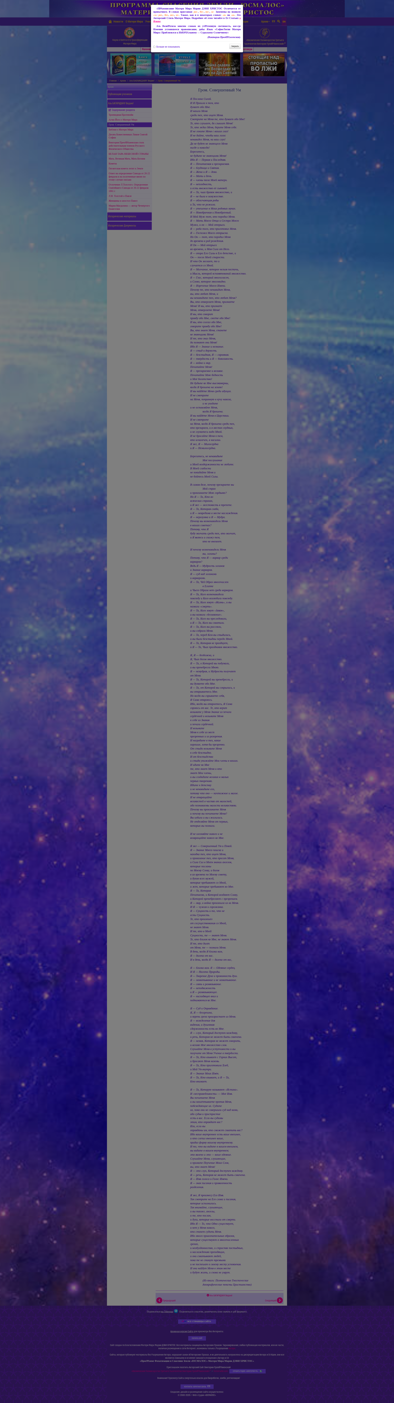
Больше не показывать (168, 46)
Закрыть (235, 46)
